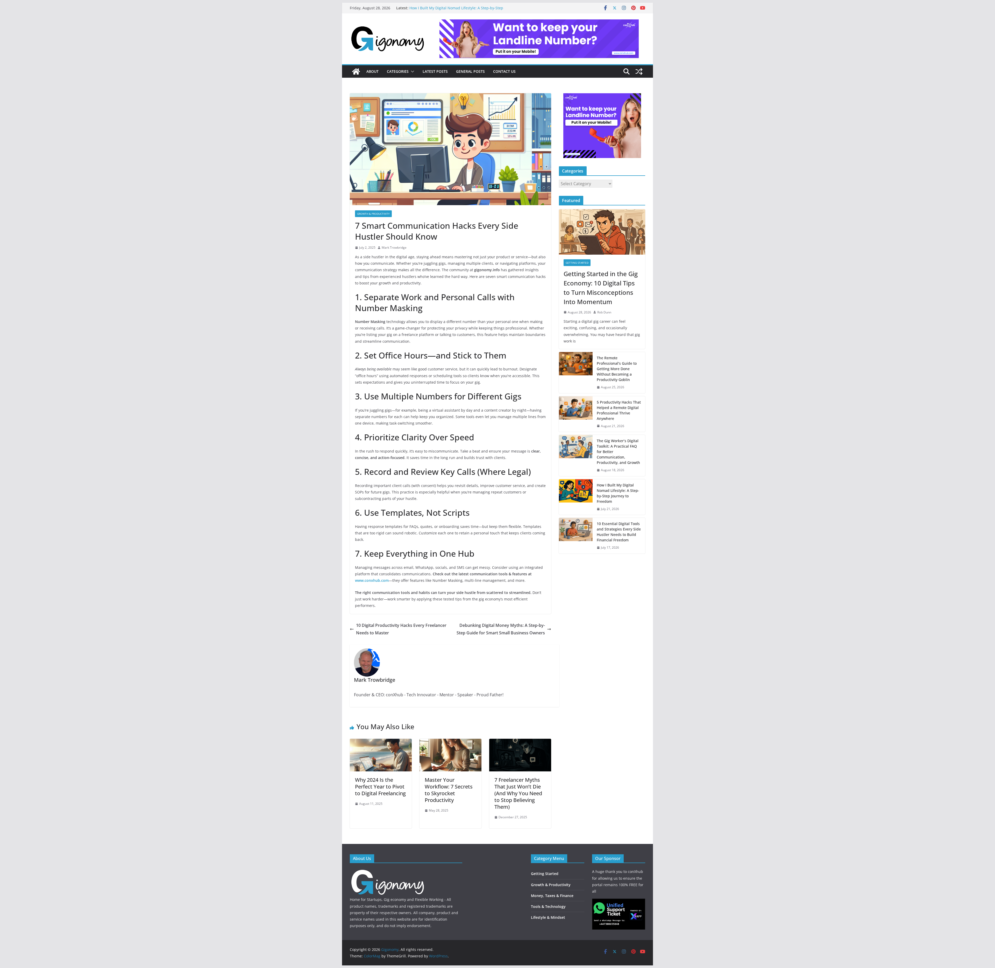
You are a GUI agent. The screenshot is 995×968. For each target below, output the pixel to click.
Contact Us (504, 71)
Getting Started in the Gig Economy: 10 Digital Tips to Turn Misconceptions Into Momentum (601, 287)
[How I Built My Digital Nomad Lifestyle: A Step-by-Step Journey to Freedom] (576, 497)
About (372, 71)
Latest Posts (435, 71)
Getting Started (577, 262)
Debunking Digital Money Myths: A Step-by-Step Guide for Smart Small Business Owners (501, 629)
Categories (398, 71)
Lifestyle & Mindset (548, 917)
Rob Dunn (604, 312)
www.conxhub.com (372, 580)
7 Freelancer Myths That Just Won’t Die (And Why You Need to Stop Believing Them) (518, 793)
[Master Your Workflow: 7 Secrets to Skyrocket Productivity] (450, 742)
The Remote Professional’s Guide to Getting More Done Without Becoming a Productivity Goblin (617, 368)
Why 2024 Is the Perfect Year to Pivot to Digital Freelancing (380, 786)
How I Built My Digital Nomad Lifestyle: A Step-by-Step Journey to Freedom (618, 493)
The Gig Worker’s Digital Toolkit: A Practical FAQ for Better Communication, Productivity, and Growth (459, 10)
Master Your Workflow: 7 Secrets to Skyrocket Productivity (449, 790)
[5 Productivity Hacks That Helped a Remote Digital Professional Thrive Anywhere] (576, 414)
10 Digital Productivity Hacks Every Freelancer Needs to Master (401, 629)
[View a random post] (639, 71)
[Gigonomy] (356, 71)
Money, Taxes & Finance (552, 895)
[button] (411, 71)
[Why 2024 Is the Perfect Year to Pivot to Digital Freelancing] (381, 742)
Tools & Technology (548, 906)
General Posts (470, 71)
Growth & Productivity (373, 214)
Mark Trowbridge (394, 247)
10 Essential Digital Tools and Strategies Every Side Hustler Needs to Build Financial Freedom (619, 531)
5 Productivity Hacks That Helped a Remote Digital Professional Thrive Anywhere (619, 410)
